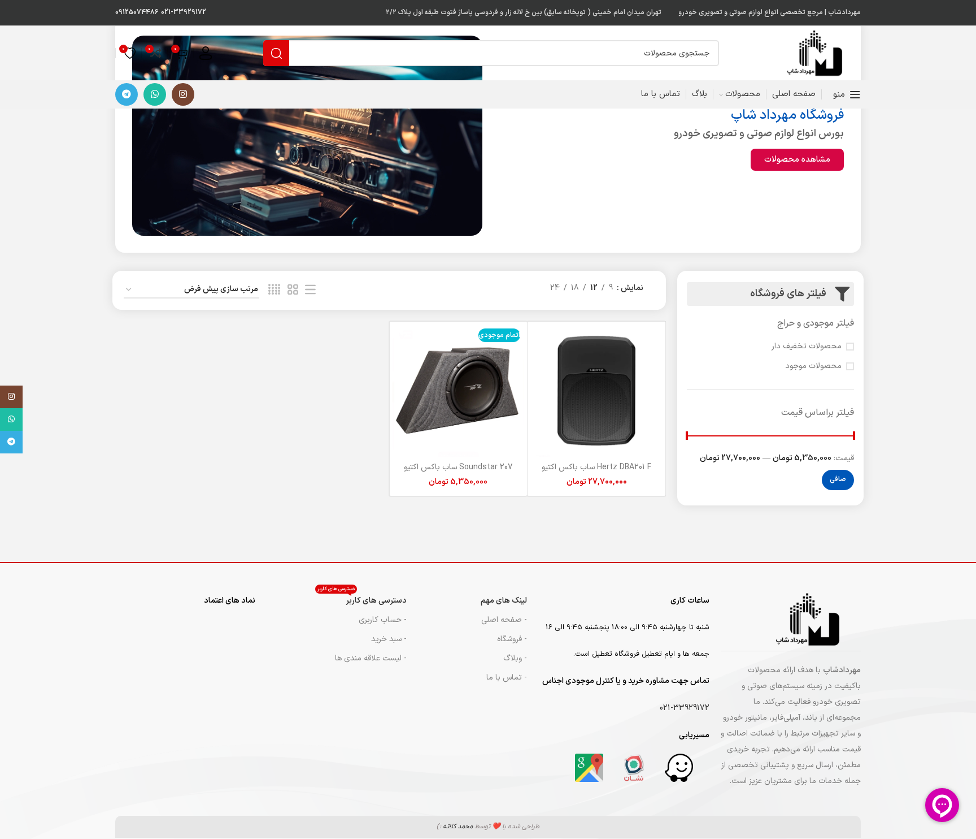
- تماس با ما (506, 678)
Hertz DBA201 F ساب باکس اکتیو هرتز (596, 473)
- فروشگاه (512, 639)
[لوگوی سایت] (821, 53)
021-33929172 (183, 12)
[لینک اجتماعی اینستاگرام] (183, 94)
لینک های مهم (504, 601)
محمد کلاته (458, 826)
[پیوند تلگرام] (126, 94)
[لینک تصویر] (679, 767)
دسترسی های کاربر (362, 599)
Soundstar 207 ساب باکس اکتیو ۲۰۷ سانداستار (458, 473)
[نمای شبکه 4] (274, 290)
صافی (838, 479)
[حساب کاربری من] (205, 53)
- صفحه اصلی (504, 620)
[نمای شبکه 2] (292, 290)
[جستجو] (276, 53)
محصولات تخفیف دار (807, 346)
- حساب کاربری (383, 620)
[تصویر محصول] (596, 391)
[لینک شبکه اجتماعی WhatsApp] (154, 94)
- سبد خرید (389, 639)
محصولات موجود (813, 366)
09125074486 (137, 12)
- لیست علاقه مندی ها (371, 658)
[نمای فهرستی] (310, 290)
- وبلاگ (515, 658)
